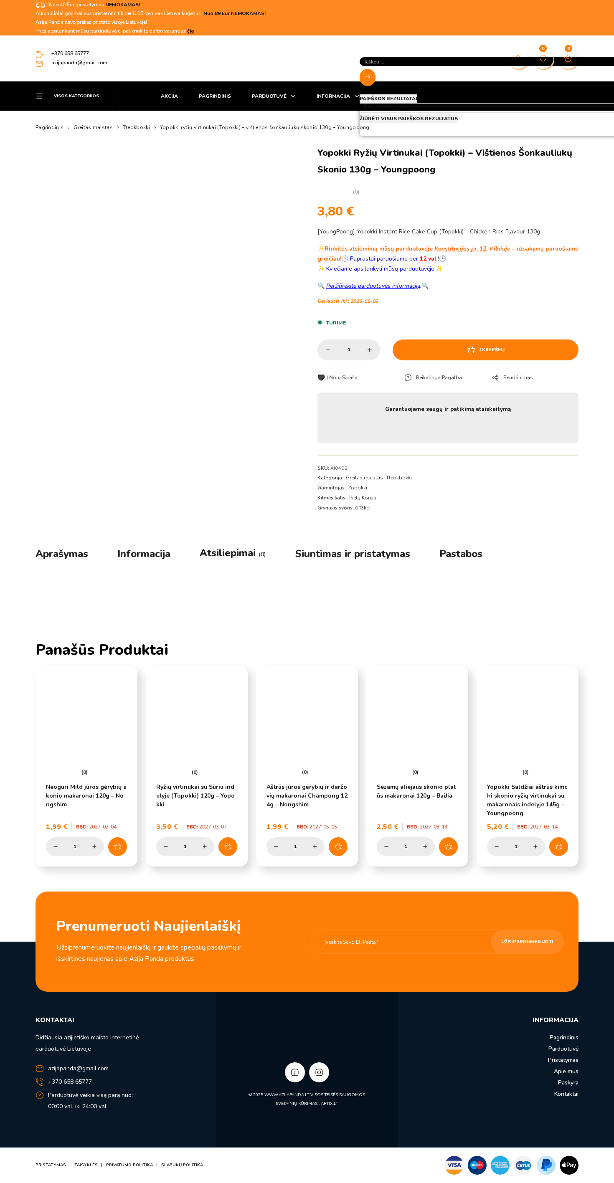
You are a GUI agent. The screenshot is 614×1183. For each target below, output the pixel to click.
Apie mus (566, 1071)
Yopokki (357, 487)
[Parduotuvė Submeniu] (293, 96)
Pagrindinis (215, 96)
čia (190, 31)
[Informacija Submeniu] (356, 96)
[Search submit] (368, 77)
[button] (117, 846)
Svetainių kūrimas (296, 1104)
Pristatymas (563, 1060)
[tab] (62, 553)
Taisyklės (86, 1165)
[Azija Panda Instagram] (319, 1072)
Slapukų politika (182, 1165)
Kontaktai (566, 1094)
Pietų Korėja (362, 497)
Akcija (169, 96)
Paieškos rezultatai (388, 98)
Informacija (333, 96)
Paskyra (568, 1083)
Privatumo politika (129, 1165)
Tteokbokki (136, 127)
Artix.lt (329, 1104)
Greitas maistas (93, 127)
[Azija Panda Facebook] (295, 1072)
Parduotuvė (269, 96)
